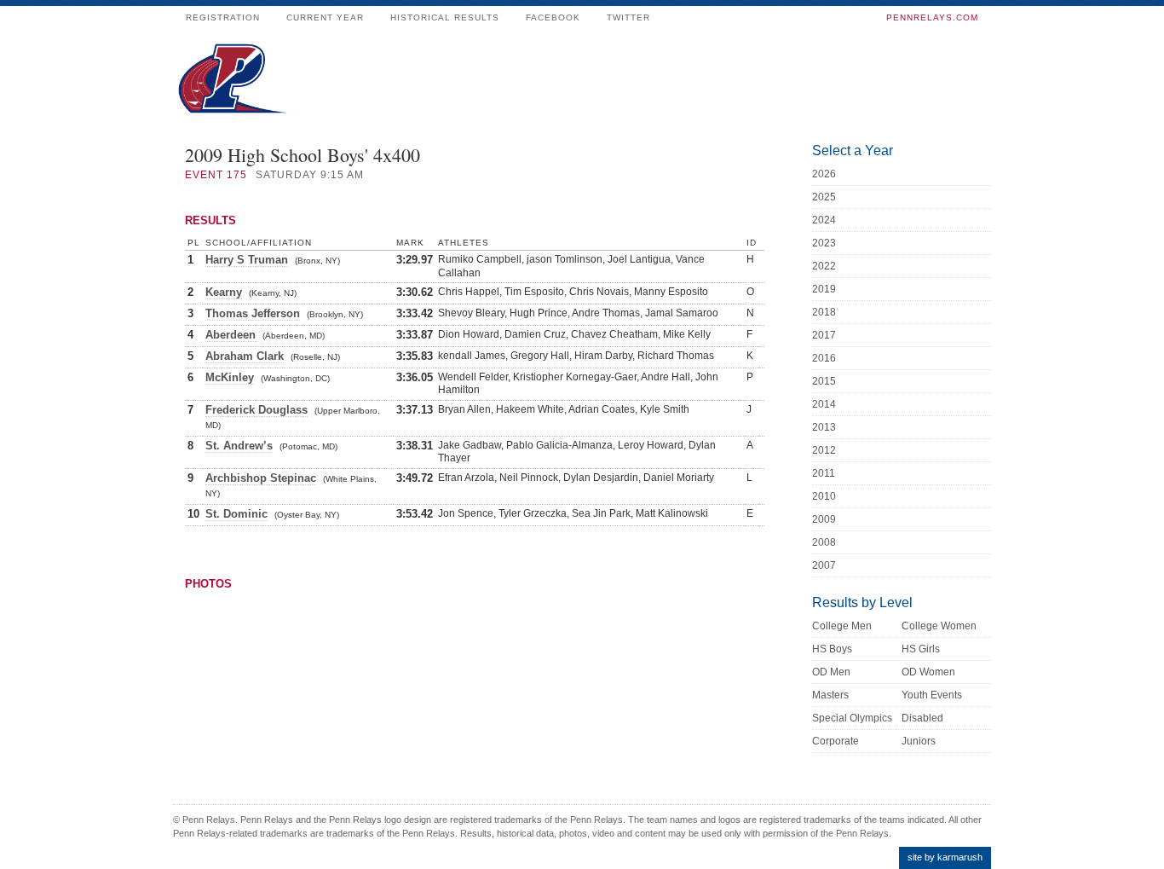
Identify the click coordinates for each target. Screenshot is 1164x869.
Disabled (922, 718)
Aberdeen (230, 334)
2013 (824, 427)
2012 (824, 450)
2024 (824, 220)
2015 (824, 381)
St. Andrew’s (239, 445)
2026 (824, 174)
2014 (824, 404)
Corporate (835, 741)
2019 (824, 289)
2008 (824, 542)
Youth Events (932, 695)
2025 (824, 197)
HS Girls (921, 649)
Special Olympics (852, 718)
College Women (939, 626)
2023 (824, 243)
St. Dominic (236, 513)
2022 (824, 266)
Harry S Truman (246, 259)
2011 (823, 473)
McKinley (229, 377)
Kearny (223, 292)
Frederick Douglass (256, 409)
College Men (842, 626)
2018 (824, 312)
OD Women (928, 672)
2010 (824, 496)
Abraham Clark (244, 356)
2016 (824, 358)
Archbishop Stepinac (260, 478)
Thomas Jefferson (252, 313)
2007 (824, 565)
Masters (830, 695)
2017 (824, 335)
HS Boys (832, 649)
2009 (824, 519)
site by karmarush (945, 857)
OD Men (831, 672)
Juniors (919, 741)
